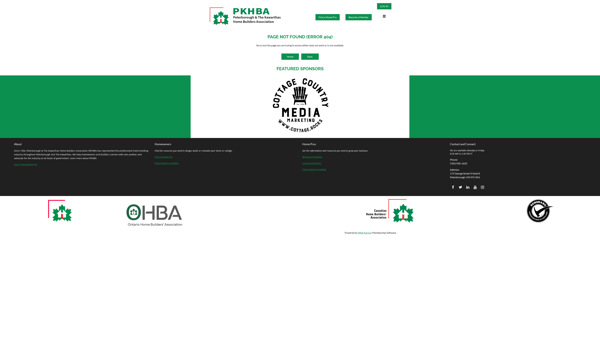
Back (309, 56)
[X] (460, 187)
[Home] (378, 14)
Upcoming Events (311, 163)
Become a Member (359, 17)
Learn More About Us (25, 164)
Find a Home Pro (328, 17)
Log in (384, 6)
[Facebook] (453, 187)
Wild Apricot (365, 232)
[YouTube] (475, 187)
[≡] (382, 14)
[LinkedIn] (468, 187)
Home (290, 56)
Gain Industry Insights (167, 163)
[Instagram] (482, 187)
